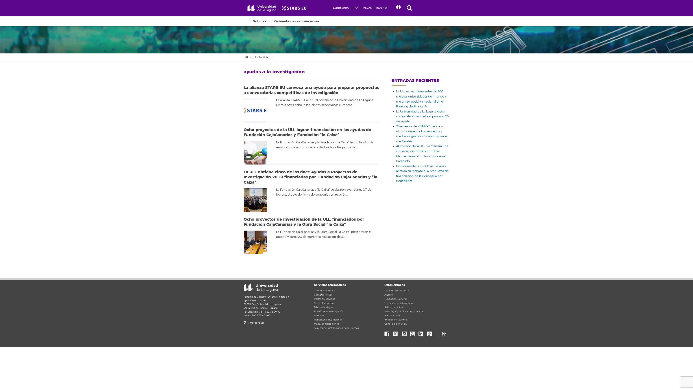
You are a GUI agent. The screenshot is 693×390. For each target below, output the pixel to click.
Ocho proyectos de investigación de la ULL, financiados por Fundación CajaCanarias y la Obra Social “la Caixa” (304, 222)
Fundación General (395, 299)
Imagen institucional (396, 319)
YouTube (413, 333)
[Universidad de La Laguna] (295, 8)
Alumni (388, 294)
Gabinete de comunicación (296, 21)
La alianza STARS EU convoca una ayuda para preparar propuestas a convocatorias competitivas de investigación (311, 90)
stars (271, 335)
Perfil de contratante (396, 290)
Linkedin (422, 333)
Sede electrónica (324, 303)
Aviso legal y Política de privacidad (404, 311)
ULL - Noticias (261, 57)
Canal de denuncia (395, 323)
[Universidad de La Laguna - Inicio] (263, 8)
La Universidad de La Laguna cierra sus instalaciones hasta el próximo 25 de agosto (422, 116)
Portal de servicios (324, 299)
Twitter (396, 333)
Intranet (381, 8)
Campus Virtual (323, 294)
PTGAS (367, 8)
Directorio (319, 315)
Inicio (246, 56)
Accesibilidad (392, 315)
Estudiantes (341, 8)
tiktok (430, 333)
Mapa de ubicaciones (326, 323)
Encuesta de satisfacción (398, 303)
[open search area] (409, 8)
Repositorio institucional (328, 319)
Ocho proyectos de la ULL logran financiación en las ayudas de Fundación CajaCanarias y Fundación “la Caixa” (307, 132)
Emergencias (255, 322)
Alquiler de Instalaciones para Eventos (336, 328)
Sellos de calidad (394, 307)
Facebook (388, 333)
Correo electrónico (324, 290)
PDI (356, 8)
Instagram (405, 333)
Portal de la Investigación (329, 311)
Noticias (259, 21)
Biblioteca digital (324, 307)
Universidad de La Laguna (261, 287)
